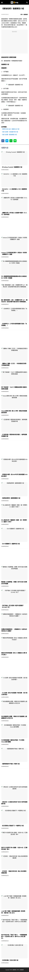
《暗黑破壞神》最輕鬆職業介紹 (10, 498)
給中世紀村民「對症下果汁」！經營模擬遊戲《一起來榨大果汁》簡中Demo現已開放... (14, 936)
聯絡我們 (22, 969)
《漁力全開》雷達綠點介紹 (9, 134)
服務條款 (14, 969)
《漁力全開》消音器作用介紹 (9, 132)
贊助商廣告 (14, 31)
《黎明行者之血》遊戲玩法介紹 (10, 129)
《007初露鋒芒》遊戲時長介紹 (10, 543)
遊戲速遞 (26, 14)
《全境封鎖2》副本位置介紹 (9, 960)
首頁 (22, 14)
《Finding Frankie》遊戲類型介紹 (11, 167)
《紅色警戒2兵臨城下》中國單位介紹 (12, 825)
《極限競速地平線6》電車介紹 (10, 764)
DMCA (18, 969)
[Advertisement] (14, 43)
